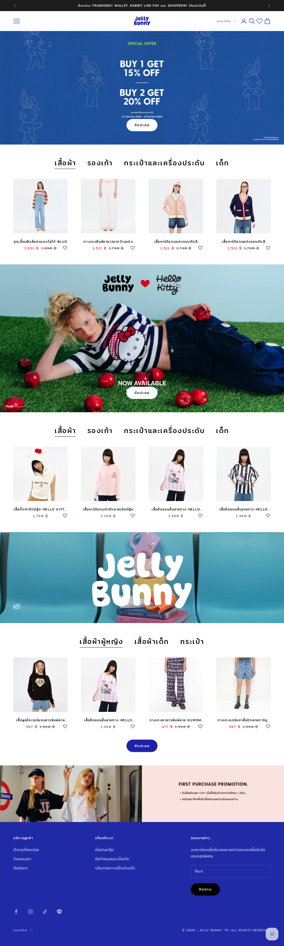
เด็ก (222, 163)
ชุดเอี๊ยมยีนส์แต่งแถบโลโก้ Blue (40, 241)
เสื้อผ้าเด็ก (152, 641)
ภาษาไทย (224, 21)
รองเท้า (100, 163)
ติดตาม (205, 889)
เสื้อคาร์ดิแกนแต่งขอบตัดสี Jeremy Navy (243, 241)
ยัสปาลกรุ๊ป (104, 850)
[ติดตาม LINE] (59, 911)
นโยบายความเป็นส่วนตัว (115, 868)
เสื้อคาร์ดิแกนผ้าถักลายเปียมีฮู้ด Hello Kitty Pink (108, 509)
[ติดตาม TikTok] (45, 911)
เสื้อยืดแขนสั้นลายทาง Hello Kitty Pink (176, 509)
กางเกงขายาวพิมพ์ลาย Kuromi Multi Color (175, 720)
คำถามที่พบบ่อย (26, 850)
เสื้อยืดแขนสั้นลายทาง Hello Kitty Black (243, 509)
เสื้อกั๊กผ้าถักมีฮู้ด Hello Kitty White (41, 509)
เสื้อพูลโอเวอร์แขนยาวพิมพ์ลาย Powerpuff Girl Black (40, 720)
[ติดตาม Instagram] (30, 911)
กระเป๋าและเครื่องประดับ (164, 163)
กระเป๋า (192, 641)
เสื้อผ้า (65, 163)
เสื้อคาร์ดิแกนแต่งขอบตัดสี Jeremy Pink (175, 241)
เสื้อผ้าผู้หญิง (101, 641)
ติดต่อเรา (20, 868)
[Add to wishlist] (64, 246)
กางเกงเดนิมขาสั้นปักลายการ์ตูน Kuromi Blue (243, 720)
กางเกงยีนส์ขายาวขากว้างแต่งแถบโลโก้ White (108, 241)
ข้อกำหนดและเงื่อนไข (112, 859)
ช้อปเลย (142, 125)
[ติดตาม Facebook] (16, 911)
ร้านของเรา (22, 859)
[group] (142, 793)
